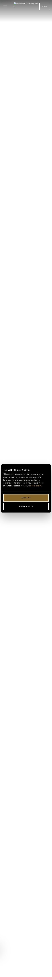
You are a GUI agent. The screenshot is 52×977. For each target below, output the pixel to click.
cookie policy (35, 486)
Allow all (25, 498)
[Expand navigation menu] (5, 5)
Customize (24, 506)
